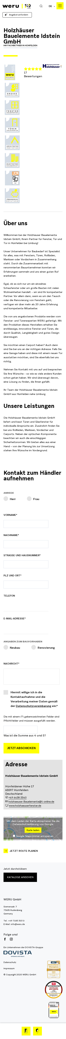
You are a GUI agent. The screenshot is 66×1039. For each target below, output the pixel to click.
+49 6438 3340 (17, 797)
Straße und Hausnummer (22, 555)
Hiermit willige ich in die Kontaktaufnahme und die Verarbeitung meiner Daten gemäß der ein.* (34, 699)
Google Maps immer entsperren (34, 836)
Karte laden (33, 830)
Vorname (12, 515)
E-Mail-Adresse (15, 618)
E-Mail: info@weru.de (14, 924)
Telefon (9, 595)
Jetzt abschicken (21, 748)
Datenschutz (10, 962)
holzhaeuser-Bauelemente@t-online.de (31, 801)
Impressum (9, 968)
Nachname (12, 535)
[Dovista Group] (23, 954)
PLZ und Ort (12, 575)
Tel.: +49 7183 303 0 (14, 920)
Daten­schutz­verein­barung (33, 706)
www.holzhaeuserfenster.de (25, 805)
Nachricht (12, 663)
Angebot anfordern (18, 14)
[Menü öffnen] (60, 5)
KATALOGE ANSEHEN (20, 877)
